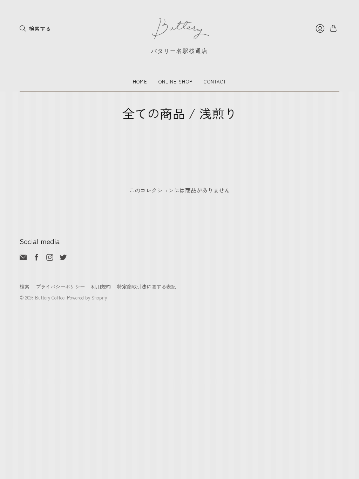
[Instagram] (49, 258)
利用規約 (101, 286)
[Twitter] (63, 258)
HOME (140, 81)
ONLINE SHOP (175, 81)
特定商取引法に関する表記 (146, 286)
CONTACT (215, 81)
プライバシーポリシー (60, 286)
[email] (23, 258)
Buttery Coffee (50, 297)
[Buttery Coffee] (179, 28)
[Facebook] (36, 258)
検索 (24, 286)
